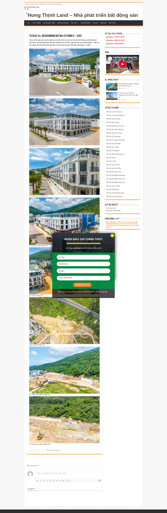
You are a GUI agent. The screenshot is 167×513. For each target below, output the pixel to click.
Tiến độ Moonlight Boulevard (115, 182)
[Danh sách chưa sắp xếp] (53, 480)
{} (66, 480)
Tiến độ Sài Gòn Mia (113, 165)
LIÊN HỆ (103, 23)
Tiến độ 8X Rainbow (112, 150)
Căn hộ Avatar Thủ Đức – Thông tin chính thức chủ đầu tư (128, 95)
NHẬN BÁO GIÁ (82, 285)
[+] (69, 480)
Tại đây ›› (27, 9)
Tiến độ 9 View (111, 161)
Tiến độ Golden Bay (112, 189)
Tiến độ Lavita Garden (113, 143)
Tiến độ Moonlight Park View (115, 179)
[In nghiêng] (40, 480)
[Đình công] (47, 480)
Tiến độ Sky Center (112, 147)
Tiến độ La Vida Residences (115, 115)
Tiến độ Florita (111, 158)
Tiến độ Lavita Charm (113, 186)
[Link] (62, 480)
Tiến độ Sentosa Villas (113, 168)
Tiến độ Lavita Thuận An (114, 112)
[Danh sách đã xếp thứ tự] (50, 480)
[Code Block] (59, 480)
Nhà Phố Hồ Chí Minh (113, 211)
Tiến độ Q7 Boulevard (113, 136)
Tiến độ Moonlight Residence (115, 175)
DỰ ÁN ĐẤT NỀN (49, 23)
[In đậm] (37, 480)
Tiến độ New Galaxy (112, 122)
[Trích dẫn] (56, 480)
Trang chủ (28, 22)
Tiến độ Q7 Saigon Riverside (115, 140)
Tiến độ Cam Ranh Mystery (115, 193)
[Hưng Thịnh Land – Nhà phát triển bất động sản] (82, 15)
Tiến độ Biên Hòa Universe (115, 126)
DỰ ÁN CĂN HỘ (62, 23)
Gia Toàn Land (111, 208)
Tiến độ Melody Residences (115, 154)
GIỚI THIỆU (37, 23)
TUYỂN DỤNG (85, 23)
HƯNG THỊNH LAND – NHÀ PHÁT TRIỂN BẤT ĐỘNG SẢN (43, 4)
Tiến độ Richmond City (113, 172)
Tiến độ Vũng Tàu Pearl (114, 133)
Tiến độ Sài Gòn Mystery (114, 196)
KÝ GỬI (95, 23)
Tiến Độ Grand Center (113, 119)
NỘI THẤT (112, 23)
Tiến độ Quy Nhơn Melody (114, 129)
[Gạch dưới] (43, 480)
